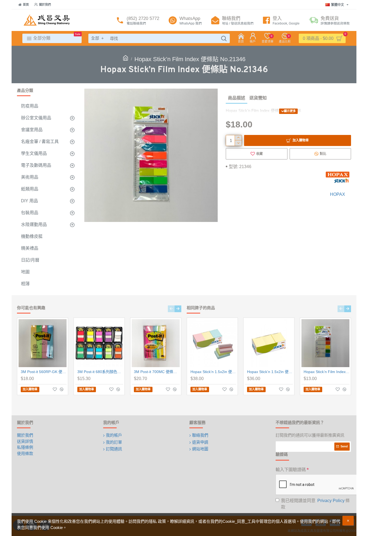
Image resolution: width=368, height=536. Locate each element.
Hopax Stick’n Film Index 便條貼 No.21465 (326, 372)
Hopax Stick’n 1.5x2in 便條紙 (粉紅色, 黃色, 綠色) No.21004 (213, 372)
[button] (171, 308)
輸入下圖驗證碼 (291, 469)
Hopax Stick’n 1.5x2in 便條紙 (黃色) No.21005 (270, 372)
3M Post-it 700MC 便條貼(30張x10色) (157, 372)
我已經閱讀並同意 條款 (315, 503)
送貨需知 (258, 98)
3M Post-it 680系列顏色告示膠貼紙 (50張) (100, 372)
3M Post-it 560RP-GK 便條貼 (44, 372)
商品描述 (236, 98)
